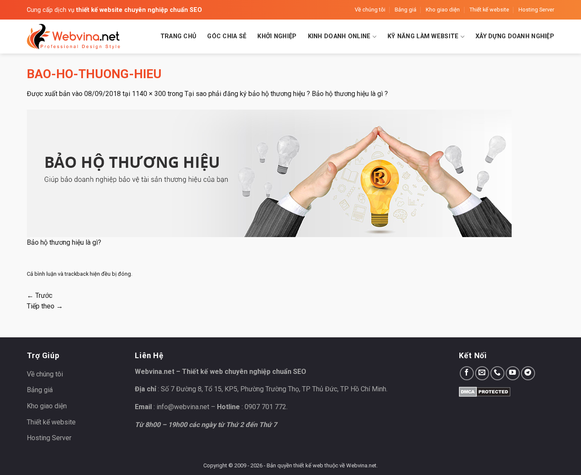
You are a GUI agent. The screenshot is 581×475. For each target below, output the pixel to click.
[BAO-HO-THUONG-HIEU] (269, 173)
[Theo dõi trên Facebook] (467, 373)
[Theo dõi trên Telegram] (528, 373)
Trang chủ (178, 36)
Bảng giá (405, 9)
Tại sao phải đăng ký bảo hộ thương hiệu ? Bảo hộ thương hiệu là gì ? (286, 94)
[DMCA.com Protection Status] (484, 391)
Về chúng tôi (370, 9)
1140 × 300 (149, 94)
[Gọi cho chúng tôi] (497, 373)
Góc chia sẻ (226, 36)
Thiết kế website (489, 9)
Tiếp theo (45, 306)
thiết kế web (308, 465)
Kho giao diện (443, 9)
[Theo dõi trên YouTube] (513, 373)
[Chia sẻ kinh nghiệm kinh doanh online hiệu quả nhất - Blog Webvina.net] (73, 37)
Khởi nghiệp (276, 36)
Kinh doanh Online (339, 36)
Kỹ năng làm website (423, 36)
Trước (39, 295)
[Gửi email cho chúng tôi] (482, 373)
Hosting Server (536, 9)
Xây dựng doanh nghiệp (515, 36)
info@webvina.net (183, 407)
